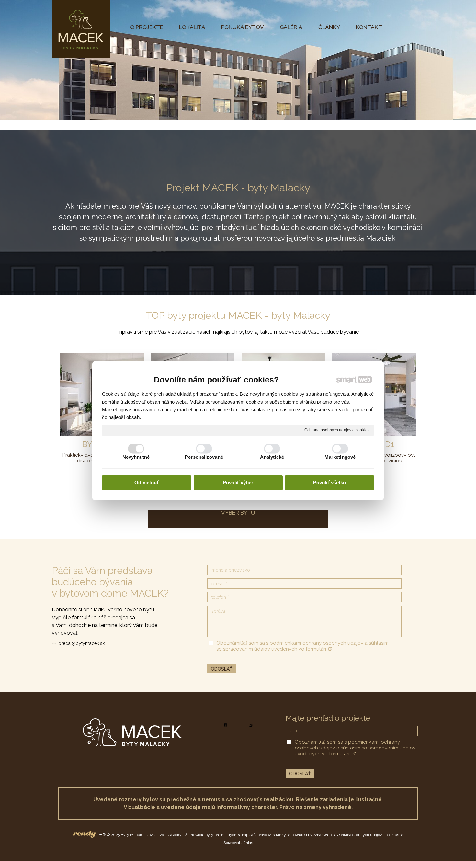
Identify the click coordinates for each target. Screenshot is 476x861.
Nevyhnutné (136, 457)
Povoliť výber (238, 483)
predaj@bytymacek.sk (81, 643)
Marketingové (340, 457)
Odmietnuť (146, 483)
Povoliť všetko (329, 483)
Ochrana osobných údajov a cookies (336, 430)
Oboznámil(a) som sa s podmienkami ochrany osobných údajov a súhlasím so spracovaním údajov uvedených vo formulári (302, 646)
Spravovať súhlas (238, 842)
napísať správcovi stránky (264, 835)
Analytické (272, 457)
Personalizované (204, 457)
